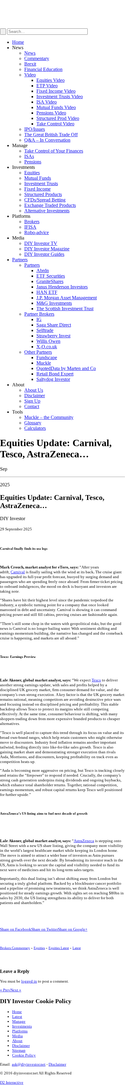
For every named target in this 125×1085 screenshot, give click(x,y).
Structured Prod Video (57, 118)
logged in (29, 981)
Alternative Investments (46, 210)
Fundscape (46, 357)
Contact (31, 406)
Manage (18, 1021)
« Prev (5, 990)
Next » (15, 990)
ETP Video (47, 85)
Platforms (20, 1031)
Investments (22, 1026)
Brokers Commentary (15, 948)
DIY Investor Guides (44, 254)
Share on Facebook (15, 929)
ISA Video (46, 102)
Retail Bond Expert (54, 373)
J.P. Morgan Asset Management (66, 297)
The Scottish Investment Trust (64, 308)
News (29, 53)
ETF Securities (50, 275)
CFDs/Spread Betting (45, 199)
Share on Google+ (72, 929)
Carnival (18, 572)
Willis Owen (48, 341)
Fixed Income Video (56, 91)
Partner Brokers (39, 314)
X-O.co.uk (46, 346)
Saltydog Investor (53, 379)
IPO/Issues (34, 129)
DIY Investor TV (40, 243)
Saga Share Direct (53, 324)
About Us (33, 390)
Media (17, 1036)
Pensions (32, 161)
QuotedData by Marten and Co (66, 368)
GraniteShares (49, 281)
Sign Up (32, 401)
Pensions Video (51, 112)
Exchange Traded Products (50, 205)
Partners (20, 259)
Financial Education (43, 69)
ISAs (29, 156)
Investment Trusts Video (59, 96)
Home (18, 42)
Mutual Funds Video (56, 107)
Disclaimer (34, 395)
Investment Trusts (41, 183)
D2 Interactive (11, 1082)
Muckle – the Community (48, 417)
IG (39, 319)
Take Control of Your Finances (53, 150)
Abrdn (42, 270)
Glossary (32, 422)
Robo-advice (36, 232)
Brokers (31, 221)
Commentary (36, 58)
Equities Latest (59, 948)
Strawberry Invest (53, 335)
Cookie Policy (24, 1055)
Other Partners (38, 352)
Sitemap (18, 1050)
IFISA (30, 227)
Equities (32, 172)
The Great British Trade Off (51, 134)
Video (30, 74)
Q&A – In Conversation (47, 140)
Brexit (30, 63)
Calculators (35, 428)
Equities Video (50, 80)
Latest (77, 948)
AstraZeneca (84, 841)
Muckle (43, 362)
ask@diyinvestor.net (29, 1064)
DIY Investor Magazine (46, 248)
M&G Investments (54, 303)
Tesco (96, 680)
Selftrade (44, 330)
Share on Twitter (44, 929)
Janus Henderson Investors (62, 286)
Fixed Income (37, 189)
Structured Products (43, 194)
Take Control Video (55, 123)
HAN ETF (46, 292)
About (17, 1040)
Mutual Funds (37, 178)
